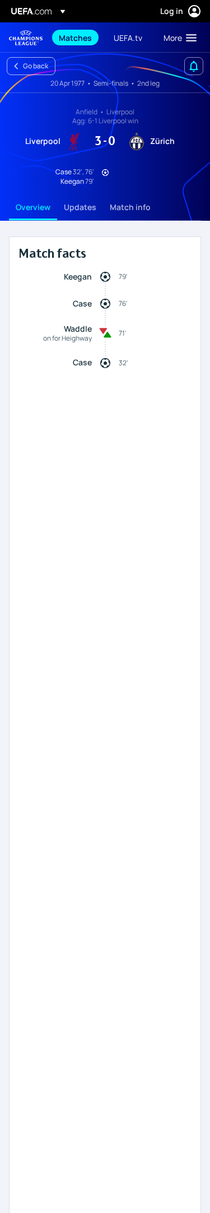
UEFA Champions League (26, 37)
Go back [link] (35, 66)
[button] (177, 37)
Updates (80, 207)
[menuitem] (77, 37)
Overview (33, 207)
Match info (130, 207)
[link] (75, 37)
